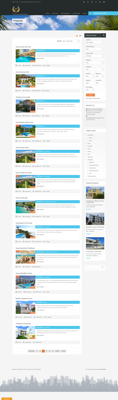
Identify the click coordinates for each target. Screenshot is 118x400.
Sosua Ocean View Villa (23, 47)
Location (88, 39)
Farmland (90, 146)
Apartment (91, 162)
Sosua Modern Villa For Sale (24, 122)
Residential (90, 159)
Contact (85, 13)
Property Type (89, 53)
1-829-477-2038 (100, 13)
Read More (92, 206)
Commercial (90, 135)
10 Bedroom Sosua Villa (23, 323)
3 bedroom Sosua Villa (23, 97)
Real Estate (55, 13)
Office (90, 137)
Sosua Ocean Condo (22, 147)
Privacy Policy (102, 369)
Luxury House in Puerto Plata (93, 251)
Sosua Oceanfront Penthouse (25, 248)
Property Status (90, 46)
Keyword (88, 80)
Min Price (88, 73)
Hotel (89, 148)
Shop (90, 140)
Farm (89, 143)
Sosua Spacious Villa (22, 72)
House (89, 151)
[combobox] (71, 41)
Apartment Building (93, 165)
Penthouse (90, 157)
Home (47, 13)
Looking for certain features (93, 98)
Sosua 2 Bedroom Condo (24, 173)
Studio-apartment (92, 176)
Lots (89, 154)
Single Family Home (93, 170)
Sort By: (59, 41)
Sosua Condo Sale (21, 198)
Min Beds (88, 60)
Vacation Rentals (65, 13)
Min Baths (88, 66)
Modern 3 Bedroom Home (24, 298)
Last (63, 351)
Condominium (92, 168)
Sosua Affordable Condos (24, 273)
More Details (40, 58)
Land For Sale (76, 13)
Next (57, 351)
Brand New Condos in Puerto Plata (95, 227)
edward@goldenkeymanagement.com (31, 2)
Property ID (98, 80)
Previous (32, 351)
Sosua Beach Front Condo (24, 223)
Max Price (98, 73)
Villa (90, 173)
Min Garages (89, 87)
